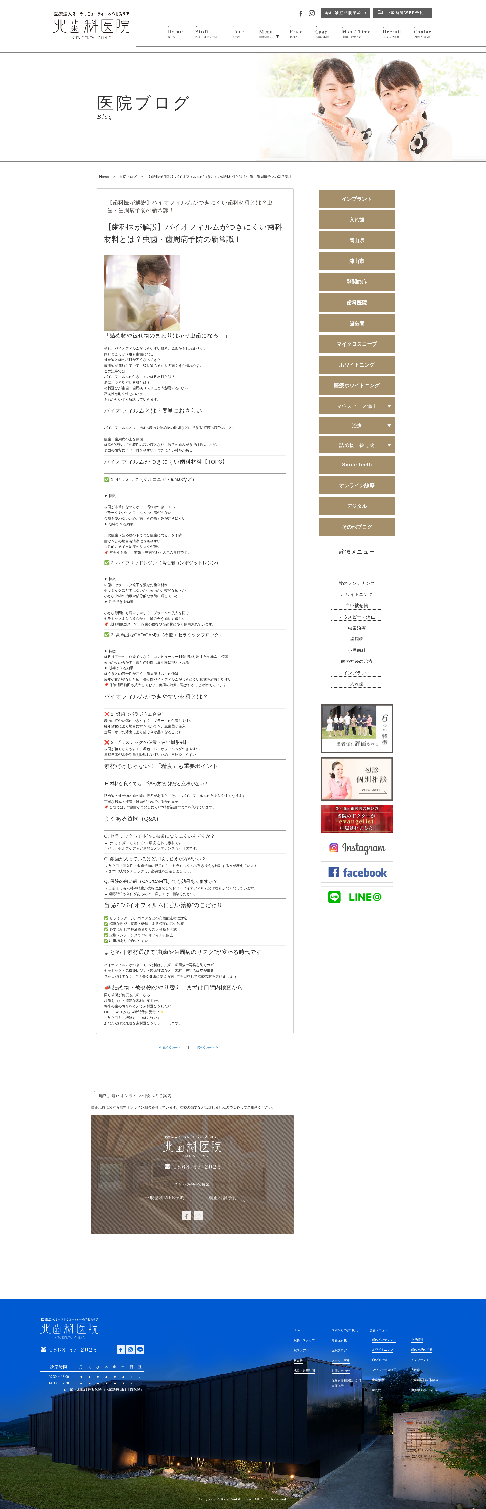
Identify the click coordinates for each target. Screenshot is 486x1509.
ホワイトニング (357, 364)
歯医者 (356, 323)
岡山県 (356, 240)
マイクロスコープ (357, 343)
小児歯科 (357, 650)
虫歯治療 (357, 628)
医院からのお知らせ (345, 1330)
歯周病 (357, 639)
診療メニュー (379, 1330)
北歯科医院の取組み (424, 1380)
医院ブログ (128, 177)
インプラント (357, 198)
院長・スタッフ (304, 1340)
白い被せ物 (357, 605)
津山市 (356, 260)
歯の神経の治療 (357, 661)
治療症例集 (339, 1340)
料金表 (298, 1360)
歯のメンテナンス (357, 583)
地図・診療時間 (304, 1370)
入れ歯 (356, 219)
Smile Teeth (357, 464)
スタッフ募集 (341, 1360)
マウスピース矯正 (357, 617)
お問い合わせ (341, 1370)
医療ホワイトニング (357, 385)
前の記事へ (171, 1047)
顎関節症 (357, 281)
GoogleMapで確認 (194, 1184)
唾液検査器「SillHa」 (425, 1390)
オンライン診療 (357, 485)
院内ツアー (301, 1350)
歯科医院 (357, 302)
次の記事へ (206, 1047)
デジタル (357, 506)
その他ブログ (357, 526)
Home (104, 177)
